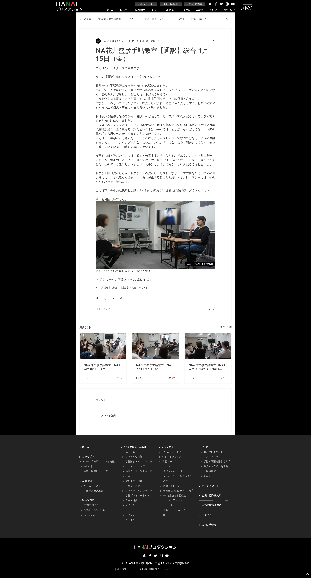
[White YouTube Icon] (233, 4)
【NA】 (131, 18)
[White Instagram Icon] (227, 4)
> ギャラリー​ (129, 520)
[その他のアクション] (213, 41)
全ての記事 (85, 18)
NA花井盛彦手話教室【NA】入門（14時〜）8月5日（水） (207, 367)
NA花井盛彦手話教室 (109, 18)
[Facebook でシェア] (97, 298)
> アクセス (128, 505)
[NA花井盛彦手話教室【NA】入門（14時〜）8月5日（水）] (208, 346)
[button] (124, 10)
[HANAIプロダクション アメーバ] (210, 4)
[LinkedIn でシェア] (113, 298)
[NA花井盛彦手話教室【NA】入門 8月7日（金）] (155, 346)
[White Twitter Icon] (221, 4)
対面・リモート (140, 287)
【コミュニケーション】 (155, 18)
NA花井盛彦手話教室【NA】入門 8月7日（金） (155, 367)
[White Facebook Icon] (216, 4)
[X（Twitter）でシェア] (105, 298)
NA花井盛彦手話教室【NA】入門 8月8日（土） (102, 367)
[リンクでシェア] (120, 298)
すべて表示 (226, 326)
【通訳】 (180, 18)
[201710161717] (144, 556)
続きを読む (197, 18)
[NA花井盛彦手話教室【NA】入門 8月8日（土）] (103, 346)
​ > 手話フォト (129, 515)
